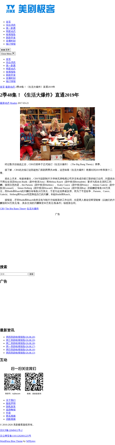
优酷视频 (11, 419)
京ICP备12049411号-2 (11, 430)
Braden (13, 103)
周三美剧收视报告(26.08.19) (20, 340)
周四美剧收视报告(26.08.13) (20, 352)
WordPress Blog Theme (11, 441)
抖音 (8, 413)
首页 (8, 59)
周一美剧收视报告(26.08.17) (20, 346)
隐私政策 (11, 406)
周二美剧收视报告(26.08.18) (20, 343)
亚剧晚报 (11, 409)
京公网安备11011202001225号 (15, 435)
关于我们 (11, 400)
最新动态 (10, 87)
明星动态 (11, 68)
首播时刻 (11, 78)
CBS (2, 208)
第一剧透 (11, 65)
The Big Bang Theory (15, 208)
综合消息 (11, 62)
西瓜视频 (11, 416)
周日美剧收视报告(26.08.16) (20, 349)
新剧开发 (11, 75)
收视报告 (11, 72)
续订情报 (11, 81)
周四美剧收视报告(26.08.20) (20, 337)
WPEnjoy (30, 441)
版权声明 (11, 403)
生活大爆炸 (33, 208)
